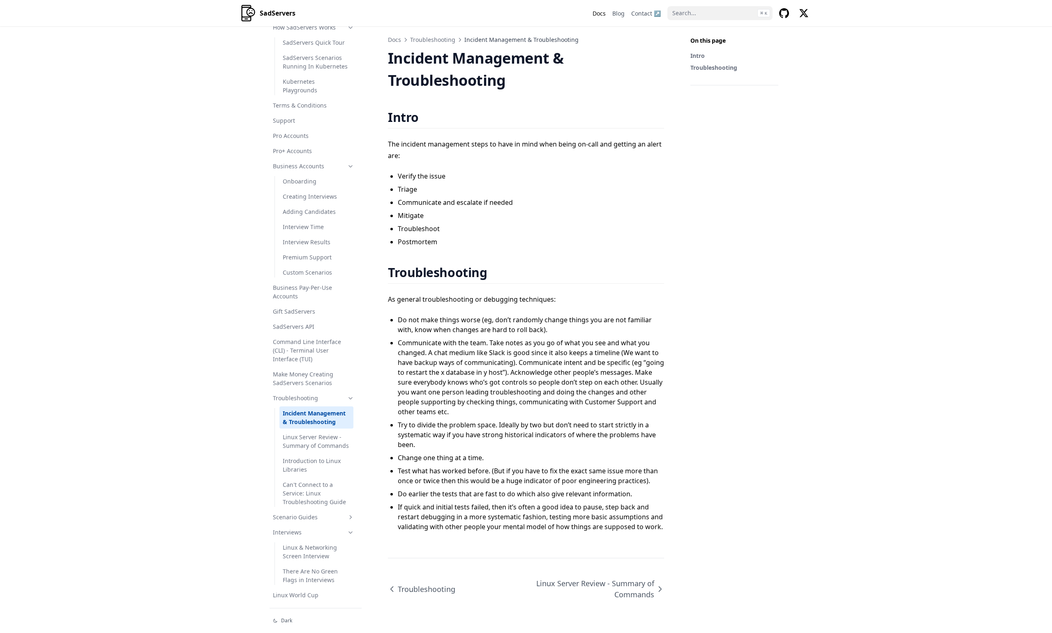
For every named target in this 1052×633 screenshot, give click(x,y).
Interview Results (306, 242)
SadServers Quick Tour (314, 42)
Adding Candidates (309, 212)
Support (284, 120)
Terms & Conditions (300, 105)
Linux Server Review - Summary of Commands (316, 441)
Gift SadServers (294, 311)
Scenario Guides (295, 517)
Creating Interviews (310, 196)
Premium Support (307, 257)
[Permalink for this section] (428, 117)
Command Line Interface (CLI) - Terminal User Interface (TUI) (307, 350)
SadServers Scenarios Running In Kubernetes (315, 62)
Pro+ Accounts (292, 151)
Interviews (287, 532)
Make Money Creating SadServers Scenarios (303, 378)
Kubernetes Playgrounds (300, 86)
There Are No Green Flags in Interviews (310, 575)
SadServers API (293, 326)
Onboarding (299, 181)
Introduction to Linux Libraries (312, 465)
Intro (697, 56)
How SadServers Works (304, 27)
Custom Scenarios (307, 272)
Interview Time (303, 227)
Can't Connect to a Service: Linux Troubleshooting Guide (314, 493)
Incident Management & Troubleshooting (314, 417)
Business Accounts (298, 166)
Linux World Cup (295, 595)
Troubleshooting (295, 398)
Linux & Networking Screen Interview (310, 552)
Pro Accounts (291, 136)
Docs (394, 40)
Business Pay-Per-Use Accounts (302, 292)
